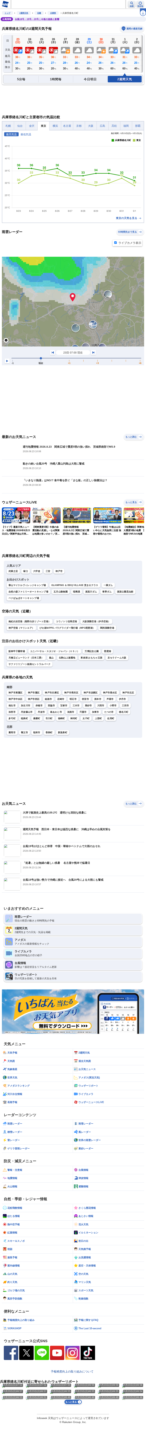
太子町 (86, 718)
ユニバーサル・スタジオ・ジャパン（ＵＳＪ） (54, 651)
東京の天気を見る (127, 218)
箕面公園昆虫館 (125, 591)
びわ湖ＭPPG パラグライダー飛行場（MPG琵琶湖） (67, 628)
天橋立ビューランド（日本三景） (26, 657)
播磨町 (36, 718)
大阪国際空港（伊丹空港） (96, 621)
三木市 (76, 705)
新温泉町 (62, 732)
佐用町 (110, 718)
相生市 (12, 705)
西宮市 (85, 699)
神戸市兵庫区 (52, 692)
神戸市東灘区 (16, 692)
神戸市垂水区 (110, 692)
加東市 (95, 712)
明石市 (73, 699)
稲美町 (24, 718)
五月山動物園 (61, 591)
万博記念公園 (92, 651)
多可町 (12, 718)
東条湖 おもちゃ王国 (91, 657)
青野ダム (107, 591)
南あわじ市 (56, 712)
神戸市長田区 (71, 692)
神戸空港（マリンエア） (21, 628)
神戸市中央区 (16, 699)
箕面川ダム (91, 591)
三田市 (125, 705)
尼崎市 (60, 699)
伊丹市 (122, 699)
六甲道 (36, 571)
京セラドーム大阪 (117, 657)
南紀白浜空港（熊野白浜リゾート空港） (30, 621)
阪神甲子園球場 (17, 651)
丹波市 (41, 712)
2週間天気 (23, 13)
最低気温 (26, 134)
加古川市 (25, 705)
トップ (7, 13)
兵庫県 (53, 13)
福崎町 (61, 718)
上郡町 (98, 718)
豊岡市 (12, 732)
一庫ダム (108, 585)
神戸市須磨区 (91, 692)
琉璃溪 (76, 591)
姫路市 (48, 699)
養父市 (24, 732)
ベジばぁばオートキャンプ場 (24, 598)
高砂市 (88, 705)
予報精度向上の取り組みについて (72, 1371)
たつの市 (109, 712)
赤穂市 (39, 705)
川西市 (100, 705)
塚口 (25, 571)
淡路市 (70, 712)
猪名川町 (123, 712)
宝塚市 (63, 705)
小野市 (113, 705)
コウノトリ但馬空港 (66, 621)
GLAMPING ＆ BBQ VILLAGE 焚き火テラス (74, 585)
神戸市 (59, 571)
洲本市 (97, 699)
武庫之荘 (13, 571)
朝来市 (36, 732)
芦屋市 (110, 699)
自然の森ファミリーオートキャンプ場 (28, 591)
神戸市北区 (128, 692)
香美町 (49, 732)
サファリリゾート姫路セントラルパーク (30, 664)
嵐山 (51, 657)
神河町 (73, 718)
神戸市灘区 (34, 692)
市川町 (49, 718)
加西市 (12, 712)
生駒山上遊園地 (67, 657)
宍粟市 (83, 712)
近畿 (39, 13)
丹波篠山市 (27, 712)
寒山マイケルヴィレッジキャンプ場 (27, 585)
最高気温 (11, 134)
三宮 (48, 571)
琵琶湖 (107, 651)
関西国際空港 (107, 628)
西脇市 (51, 705)
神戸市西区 (34, 699)
